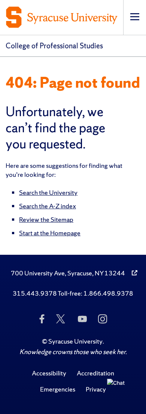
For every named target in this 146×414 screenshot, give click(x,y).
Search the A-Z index (47, 206)
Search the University (48, 192)
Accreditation (95, 373)
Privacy (96, 389)
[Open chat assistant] (119, 390)
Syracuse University (75, 341)
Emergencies (57, 389)
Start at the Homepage (49, 233)
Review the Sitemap (46, 219)
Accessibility (49, 373)
